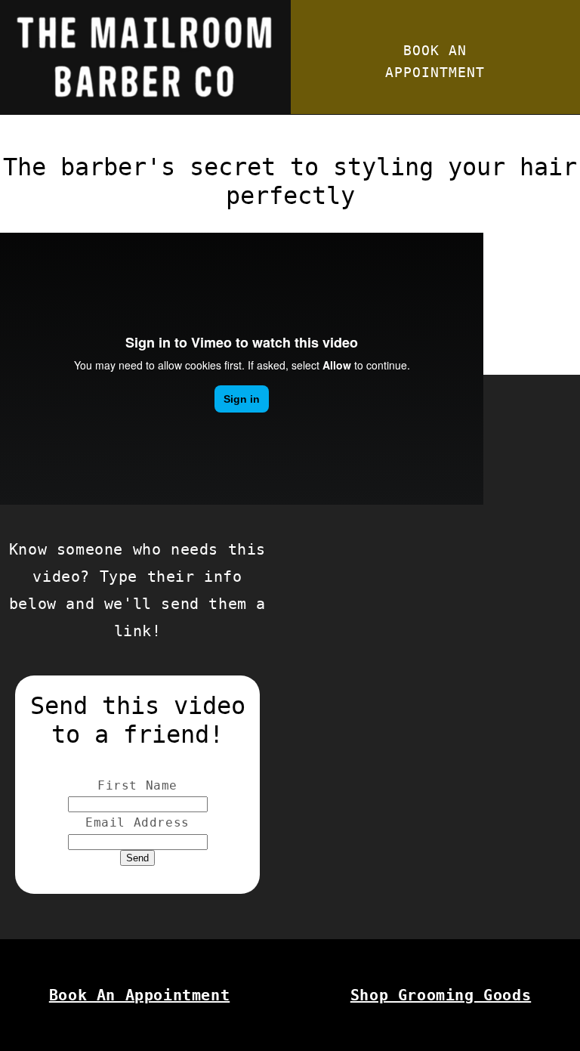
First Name (137, 785)
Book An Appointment (139, 995)
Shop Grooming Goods (440, 995)
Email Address (137, 822)
